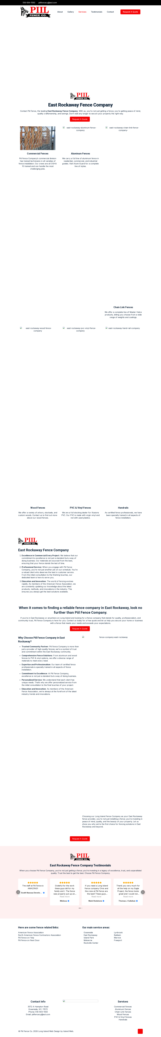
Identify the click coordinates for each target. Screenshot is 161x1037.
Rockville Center (91, 943)
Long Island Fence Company (108, 816)
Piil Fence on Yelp (26, 938)
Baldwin (117, 935)
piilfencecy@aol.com (47, 2)
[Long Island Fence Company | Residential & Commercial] (36, 11)
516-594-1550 (29, 2)
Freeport (118, 940)
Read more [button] (33, 896)
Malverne (88, 940)
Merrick (117, 938)
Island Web (68, 1031)
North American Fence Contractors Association (39, 935)
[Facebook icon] (137, 3)
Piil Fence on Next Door (29, 940)
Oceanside (88, 932)
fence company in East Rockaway (102, 608)
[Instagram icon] (139, 3)
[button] (18, 892)
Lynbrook (118, 932)
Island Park (89, 938)
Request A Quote (130, 12)
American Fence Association (31, 932)
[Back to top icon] (140, 1031)
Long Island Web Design (49, 1031)
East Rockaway (37, 618)
